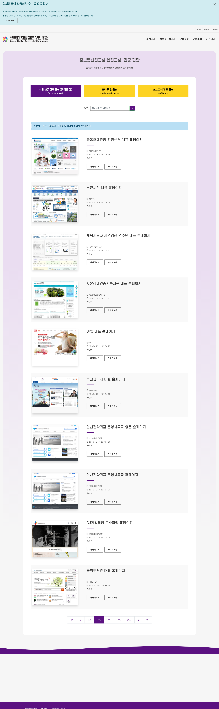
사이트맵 (214, 30)
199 (119, 619)
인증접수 (184, 38)
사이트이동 (112, 166)
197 (99, 619)
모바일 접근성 (109, 91)
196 (89, 619)
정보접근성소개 (168, 38)
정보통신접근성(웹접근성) (53, 92)
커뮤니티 (210, 38)
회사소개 (151, 38)
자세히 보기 (10, 21)
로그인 (199, 30)
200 (129, 619)
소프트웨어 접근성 (163, 91)
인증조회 (197, 38)
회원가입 (206, 30)
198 (109, 619)
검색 (86, 107)
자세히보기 (96, 166)
